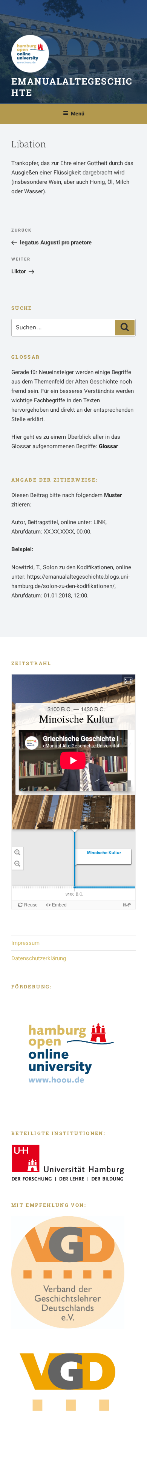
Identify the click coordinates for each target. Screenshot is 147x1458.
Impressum (25, 943)
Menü (77, 114)
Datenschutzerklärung (38, 958)
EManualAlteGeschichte (72, 87)
